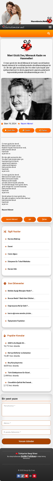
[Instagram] (30, 476)
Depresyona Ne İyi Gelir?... (18, 306)
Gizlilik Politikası (28, 456)
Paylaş (44, 130)
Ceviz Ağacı (12, 254)
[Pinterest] (34, 476)
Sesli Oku (11, 130)
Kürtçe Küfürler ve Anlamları (19, 353)
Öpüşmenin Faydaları (16, 321)
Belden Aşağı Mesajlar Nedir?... (20, 291)
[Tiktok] (23, 476)
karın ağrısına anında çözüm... (19, 313)
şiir (30, 219)
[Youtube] (26, 476)
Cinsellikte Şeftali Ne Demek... (20, 382)
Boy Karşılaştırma (14, 363)
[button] (50, 27)
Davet (10, 246)
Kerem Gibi (12, 269)
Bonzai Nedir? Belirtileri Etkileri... (21, 298)
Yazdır (27, 130)
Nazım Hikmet (27, 123)
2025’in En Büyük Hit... (16, 343)
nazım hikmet (12, 219)
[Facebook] (19, 476)
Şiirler (44, 219)
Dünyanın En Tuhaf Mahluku (18, 261)
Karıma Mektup (13, 239)
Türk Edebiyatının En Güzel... (19, 373)
